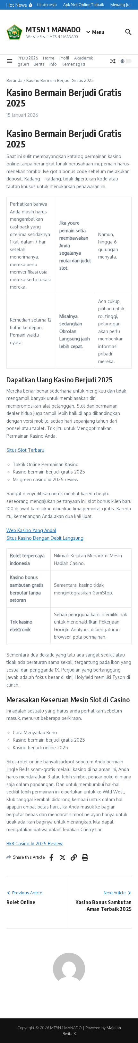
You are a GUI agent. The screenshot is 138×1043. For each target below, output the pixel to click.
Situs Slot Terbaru (25, 450)
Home (49, 57)
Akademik (83, 57)
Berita (39, 64)
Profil (64, 57)
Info (53, 64)
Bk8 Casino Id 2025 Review (34, 843)
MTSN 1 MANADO (53, 29)
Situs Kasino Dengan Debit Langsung (44, 538)
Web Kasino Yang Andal (31, 530)
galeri (23, 64)
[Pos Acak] (113, 61)
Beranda (14, 80)
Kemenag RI (73, 64)
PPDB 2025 (28, 57)
